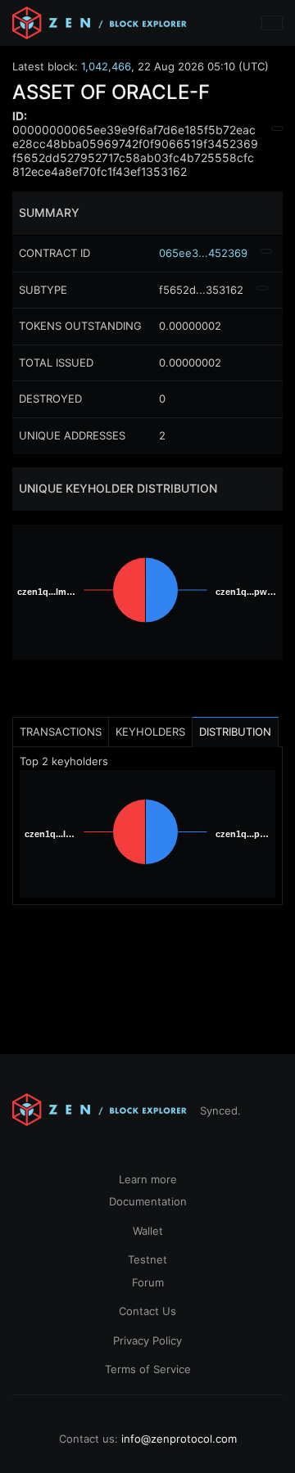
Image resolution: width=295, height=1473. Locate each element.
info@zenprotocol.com (179, 1438)
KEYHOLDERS (150, 731)
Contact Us (147, 1311)
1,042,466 (106, 66)
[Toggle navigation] (272, 23)
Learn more (148, 1179)
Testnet (147, 1259)
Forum (148, 1282)
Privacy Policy (147, 1340)
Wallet (148, 1230)
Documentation (148, 1201)
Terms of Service (148, 1369)
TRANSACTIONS (61, 731)
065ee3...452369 (203, 252)
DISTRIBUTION (235, 731)
